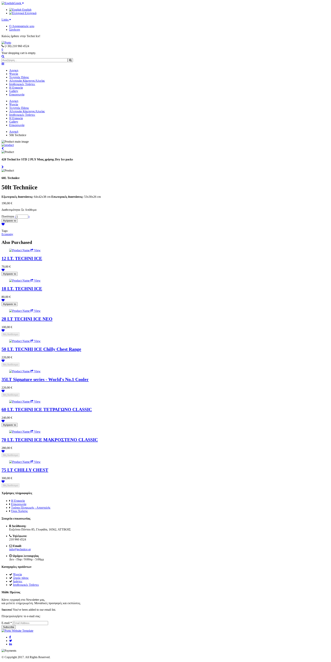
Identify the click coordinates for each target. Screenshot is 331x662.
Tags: (5, 230)
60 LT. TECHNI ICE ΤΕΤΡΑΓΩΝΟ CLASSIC (47, 409)
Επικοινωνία (16, 94)
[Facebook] (10, 637)
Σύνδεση (14, 29)
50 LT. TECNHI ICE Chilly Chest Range (41, 349)
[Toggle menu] (3, 63)
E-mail (7, 622)
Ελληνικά (30, 13)
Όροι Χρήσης (19, 511)
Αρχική (13, 131)
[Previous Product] (3, 148)
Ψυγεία (13, 73)
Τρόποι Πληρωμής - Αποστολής (30, 507)
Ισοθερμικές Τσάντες (22, 84)
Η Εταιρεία (16, 87)
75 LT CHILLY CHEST (25, 469)
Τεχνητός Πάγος (19, 77)
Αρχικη (13, 70)
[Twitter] (10, 640)
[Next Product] (3, 167)
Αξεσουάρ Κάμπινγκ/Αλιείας (27, 80)
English (26, 9)
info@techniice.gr (20, 549)
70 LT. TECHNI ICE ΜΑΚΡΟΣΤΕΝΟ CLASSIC (50, 439)
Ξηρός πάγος (21, 577)
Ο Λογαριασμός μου (21, 26)
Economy (7, 234)
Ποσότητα (8, 216)
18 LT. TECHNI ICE (22, 288)
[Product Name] (19, 250)
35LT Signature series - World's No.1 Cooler (45, 379)
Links (5, 19)
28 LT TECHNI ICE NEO (27, 318)
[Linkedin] (10, 644)
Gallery (13, 91)
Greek (18, 3)
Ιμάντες (17, 581)
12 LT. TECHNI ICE (22, 258)
